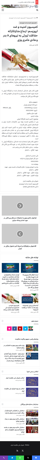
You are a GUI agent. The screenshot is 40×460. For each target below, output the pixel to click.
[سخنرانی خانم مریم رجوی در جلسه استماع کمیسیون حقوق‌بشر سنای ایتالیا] (32, 429)
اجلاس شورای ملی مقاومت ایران (15, 378)
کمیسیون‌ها (30, 18)
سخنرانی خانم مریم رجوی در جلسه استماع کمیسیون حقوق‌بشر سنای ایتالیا (14, 430)
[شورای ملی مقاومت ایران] (20, 6)
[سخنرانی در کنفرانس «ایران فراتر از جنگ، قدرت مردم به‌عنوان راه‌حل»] (32, 413)
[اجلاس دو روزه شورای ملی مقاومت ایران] (32, 392)
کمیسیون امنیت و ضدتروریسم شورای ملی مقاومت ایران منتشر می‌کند (11, 308)
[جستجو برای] (37, 10)
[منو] (3, 10)
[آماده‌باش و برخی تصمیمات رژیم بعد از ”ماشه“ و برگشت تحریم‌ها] (29, 298)
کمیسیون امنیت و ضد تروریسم (17, 18)
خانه (35, 18)
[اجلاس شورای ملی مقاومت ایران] (32, 381)
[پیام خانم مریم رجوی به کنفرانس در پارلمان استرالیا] (32, 347)
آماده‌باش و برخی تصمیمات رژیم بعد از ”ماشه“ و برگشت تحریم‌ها (30, 308)
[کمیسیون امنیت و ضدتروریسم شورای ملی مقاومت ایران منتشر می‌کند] (10, 298)
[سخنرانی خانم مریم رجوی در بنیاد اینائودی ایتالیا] (32, 421)
